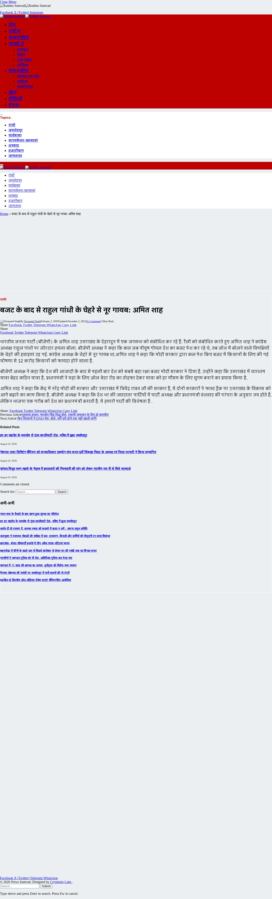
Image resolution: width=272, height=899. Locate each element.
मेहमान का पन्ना (28, 76)
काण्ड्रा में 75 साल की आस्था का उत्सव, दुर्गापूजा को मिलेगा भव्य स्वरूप (38, 565)
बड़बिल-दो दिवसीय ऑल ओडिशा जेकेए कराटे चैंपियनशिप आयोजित (35, 580)
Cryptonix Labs (61, 882)
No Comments (93, 321)
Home (4, 214)
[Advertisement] (136, 253)
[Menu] (1, 114)
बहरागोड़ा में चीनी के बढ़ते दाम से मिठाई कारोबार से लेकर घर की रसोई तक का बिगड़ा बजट (48, 550)
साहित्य (22, 81)
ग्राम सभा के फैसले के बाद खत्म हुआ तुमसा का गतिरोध (29, 514)
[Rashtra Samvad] (25, 16)
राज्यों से (16, 44)
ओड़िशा (23, 65)
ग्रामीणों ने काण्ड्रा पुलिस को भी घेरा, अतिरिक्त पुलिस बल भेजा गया (36, 558)
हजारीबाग (16, 150)
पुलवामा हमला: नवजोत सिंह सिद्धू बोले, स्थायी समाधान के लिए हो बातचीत (65, 414)
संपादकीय (18, 71)
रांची (11, 125)
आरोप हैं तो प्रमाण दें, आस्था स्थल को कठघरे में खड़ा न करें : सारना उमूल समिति (43, 528)
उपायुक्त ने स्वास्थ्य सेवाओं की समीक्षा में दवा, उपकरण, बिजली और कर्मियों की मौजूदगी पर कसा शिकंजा (55, 536)
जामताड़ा (15, 155)
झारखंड (22, 49)
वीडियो (15, 99)
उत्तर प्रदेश (24, 60)
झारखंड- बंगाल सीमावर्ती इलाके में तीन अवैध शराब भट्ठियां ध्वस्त (34, 543)
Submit (46, 886)
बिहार (21, 54)
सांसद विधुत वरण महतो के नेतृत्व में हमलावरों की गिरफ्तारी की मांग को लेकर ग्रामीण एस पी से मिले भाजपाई (65, 468)
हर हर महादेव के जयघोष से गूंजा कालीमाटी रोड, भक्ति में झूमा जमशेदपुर (43, 435)
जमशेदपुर (15, 130)
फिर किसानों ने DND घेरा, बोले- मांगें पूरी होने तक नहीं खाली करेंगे (56, 418)
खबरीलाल (25, 86)
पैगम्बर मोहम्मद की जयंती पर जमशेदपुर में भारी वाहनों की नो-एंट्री (34, 572)
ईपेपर (14, 105)
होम (12, 25)
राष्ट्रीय (14, 31)
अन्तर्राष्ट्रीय (18, 37)
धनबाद (13, 145)
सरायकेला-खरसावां (23, 140)
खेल (12, 92)
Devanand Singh (32, 321)
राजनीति (3, 299)
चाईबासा (15, 135)
